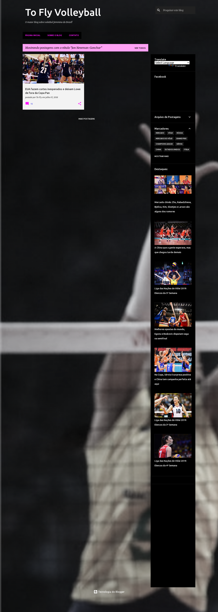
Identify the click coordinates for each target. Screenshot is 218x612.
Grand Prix (181, 138)
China (158, 149)
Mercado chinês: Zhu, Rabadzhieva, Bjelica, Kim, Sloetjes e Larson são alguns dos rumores (172, 207)
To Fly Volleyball (63, 12)
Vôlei (170, 133)
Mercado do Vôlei (164, 138)
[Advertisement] (173, 535)
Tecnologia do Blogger (111, 591)
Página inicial (32, 35)
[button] (80, 104)
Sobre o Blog (54, 35)
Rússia (180, 133)
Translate (180, 66)
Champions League (164, 144)
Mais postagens (87, 119)
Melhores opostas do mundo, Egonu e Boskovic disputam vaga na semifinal (171, 334)
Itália (186, 149)
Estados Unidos (172, 149)
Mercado (160, 133)
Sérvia (179, 144)
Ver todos (140, 48)
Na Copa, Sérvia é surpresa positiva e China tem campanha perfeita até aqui (172, 379)
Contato (74, 35)
